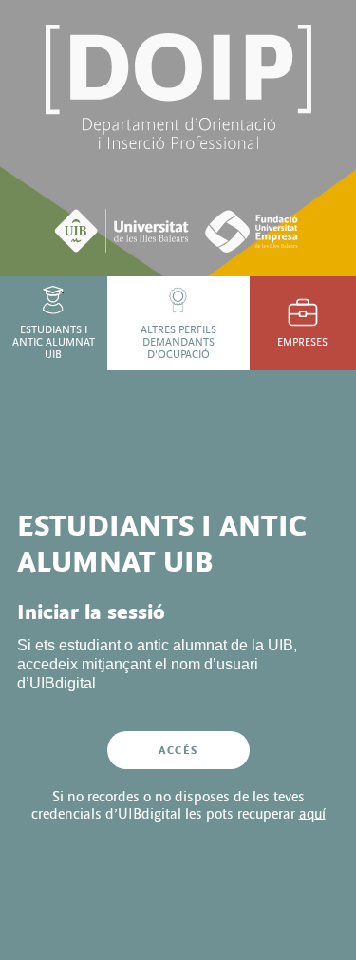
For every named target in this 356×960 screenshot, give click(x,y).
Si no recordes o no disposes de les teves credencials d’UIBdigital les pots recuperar (178, 805)
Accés (178, 750)
